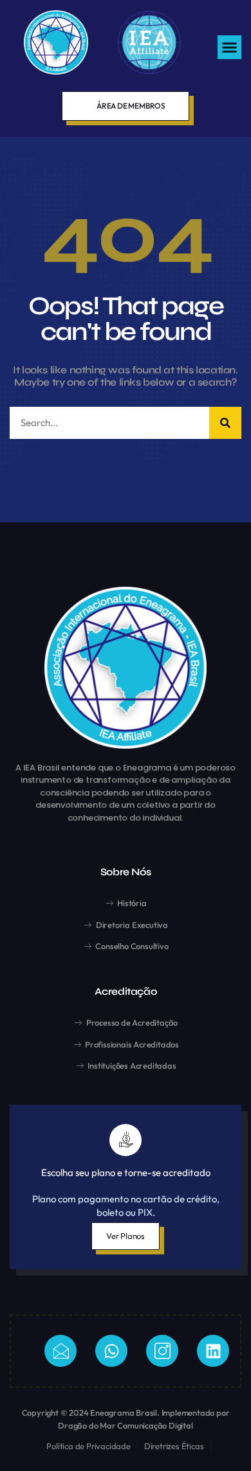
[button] (230, 47)
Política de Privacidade (88, 1446)
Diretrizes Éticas (174, 1446)
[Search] (225, 423)
